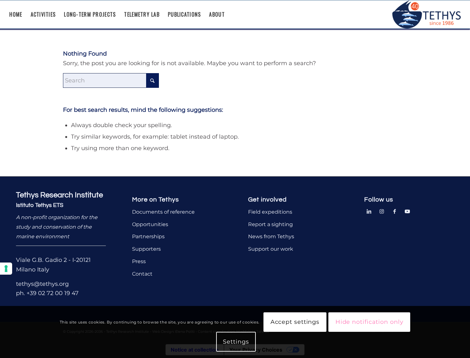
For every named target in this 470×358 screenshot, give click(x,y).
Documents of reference (163, 212)
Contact (142, 274)
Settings (236, 341)
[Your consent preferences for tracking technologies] (6, 269)
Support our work (270, 249)
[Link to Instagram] (382, 211)
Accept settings (295, 322)
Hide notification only (369, 322)
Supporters (146, 249)
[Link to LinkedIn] (369, 211)
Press (139, 261)
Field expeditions (270, 212)
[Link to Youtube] (407, 211)
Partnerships (148, 236)
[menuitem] (15, 14)
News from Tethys (271, 236)
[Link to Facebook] (394, 211)
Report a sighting (270, 224)
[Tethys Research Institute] (426, 14)
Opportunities (150, 224)
